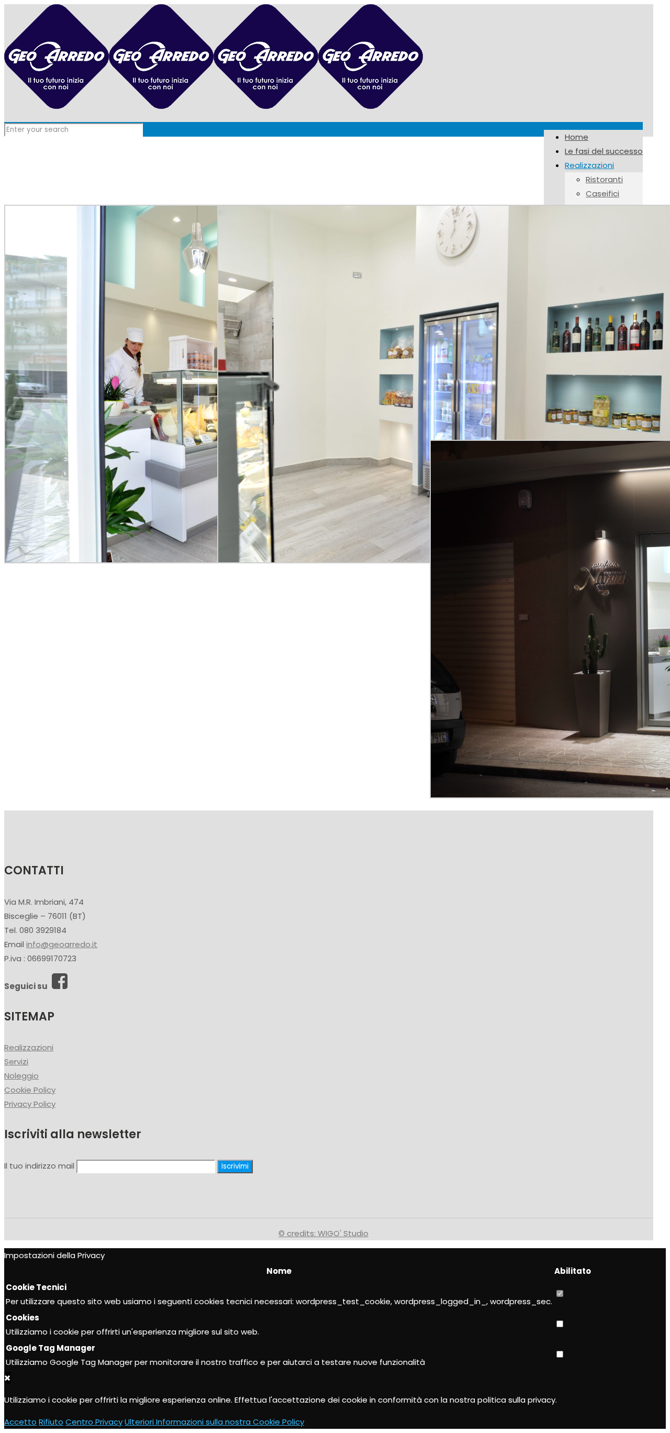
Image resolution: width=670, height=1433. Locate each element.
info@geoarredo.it (61, 944)
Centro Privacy (93, 1421)
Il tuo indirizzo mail (39, 1165)
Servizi (16, 1061)
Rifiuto (51, 1421)
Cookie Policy (29, 1089)
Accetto (20, 1421)
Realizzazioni (28, 1047)
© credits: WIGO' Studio (323, 1233)
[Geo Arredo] (213, 106)
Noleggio (21, 1075)
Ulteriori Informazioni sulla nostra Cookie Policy (214, 1421)
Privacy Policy (29, 1103)
